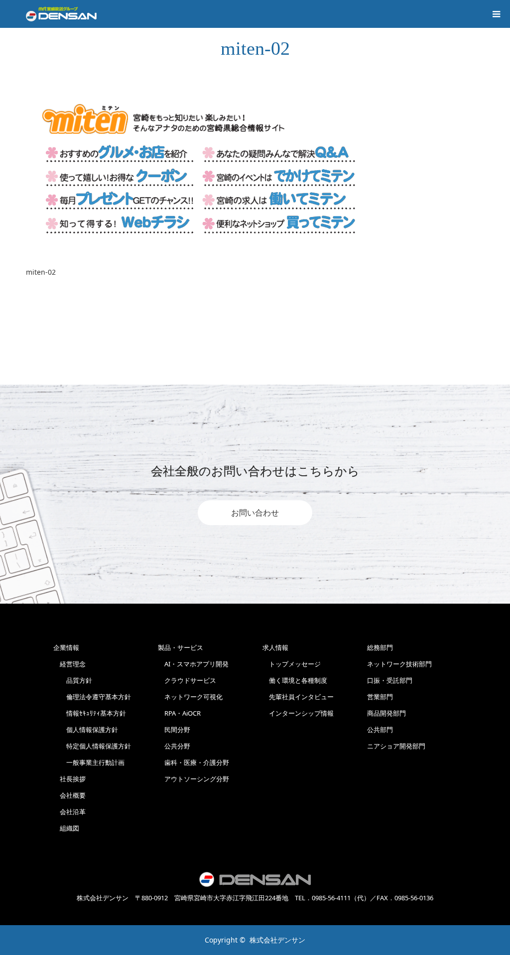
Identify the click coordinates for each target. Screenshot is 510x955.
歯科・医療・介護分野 (193, 762)
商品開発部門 (386, 713)
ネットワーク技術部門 (399, 663)
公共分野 (174, 746)
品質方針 (72, 680)
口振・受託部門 (389, 680)
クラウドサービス (187, 680)
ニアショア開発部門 (396, 746)
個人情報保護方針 (85, 729)
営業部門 (380, 696)
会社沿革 (69, 811)
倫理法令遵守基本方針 (92, 696)
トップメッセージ (291, 663)
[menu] (496, 14)
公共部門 (380, 729)
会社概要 (69, 795)
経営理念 (69, 663)
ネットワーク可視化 (190, 696)
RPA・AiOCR (179, 713)
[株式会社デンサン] (61, 13)
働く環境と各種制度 (294, 680)
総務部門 (380, 647)
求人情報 (275, 647)
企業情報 (66, 647)
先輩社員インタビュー (298, 696)
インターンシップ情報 (298, 713)
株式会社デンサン (277, 940)
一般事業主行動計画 (89, 762)
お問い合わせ (255, 512)
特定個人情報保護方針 (92, 746)
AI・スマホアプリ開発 (193, 663)
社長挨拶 (69, 778)
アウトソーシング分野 (193, 778)
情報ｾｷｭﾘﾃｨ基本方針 (89, 713)
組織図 (66, 828)
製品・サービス (180, 647)
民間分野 (174, 729)
